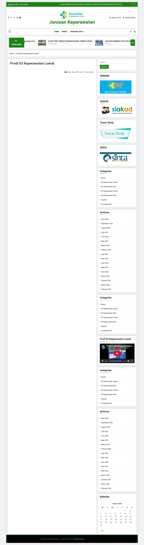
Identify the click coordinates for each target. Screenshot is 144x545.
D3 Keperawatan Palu (108, 187)
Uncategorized (106, 204)
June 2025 (104, 237)
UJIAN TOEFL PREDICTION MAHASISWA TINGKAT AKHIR (59, 41)
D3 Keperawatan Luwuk (109, 182)
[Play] (103, 361)
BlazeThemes (79, 539)
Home (56, 32)
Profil (64, 32)
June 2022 (104, 263)
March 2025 (105, 245)
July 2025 (104, 232)
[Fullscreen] (132, 361)
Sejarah (104, 200)
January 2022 (106, 280)
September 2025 (107, 224)
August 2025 (105, 228)
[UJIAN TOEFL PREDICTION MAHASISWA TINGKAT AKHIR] (31, 44)
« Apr (102, 531)
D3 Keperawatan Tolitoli (109, 191)
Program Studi (76, 32)
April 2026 (104, 219)
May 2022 (104, 267)
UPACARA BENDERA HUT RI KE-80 (107, 41)
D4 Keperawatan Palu (108, 195)
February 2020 (106, 289)
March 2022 (105, 276)
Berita (103, 178)
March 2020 (105, 285)
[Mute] (128, 361)
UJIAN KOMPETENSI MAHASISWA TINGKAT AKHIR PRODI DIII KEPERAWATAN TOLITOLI (91, 4)
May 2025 (104, 241)
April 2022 (104, 272)
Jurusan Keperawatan (72, 22)
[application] (117, 353)
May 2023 (104, 259)
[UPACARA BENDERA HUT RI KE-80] (88, 44)
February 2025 (106, 250)
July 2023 (104, 254)
